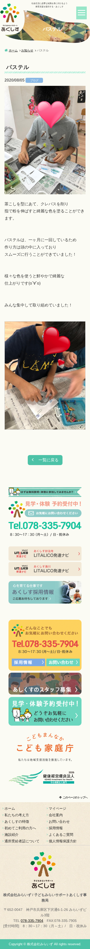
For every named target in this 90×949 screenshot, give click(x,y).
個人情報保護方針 (63, 841)
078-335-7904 (32, 921)
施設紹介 (11, 835)
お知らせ (27, 50)
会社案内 (56, 815)
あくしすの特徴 (16, 821)
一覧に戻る (48, 460)
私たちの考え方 (16, 815)
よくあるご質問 (61, 835)
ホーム (13, 50)
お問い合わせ (59, 821)
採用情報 (56, 828)
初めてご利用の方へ (20, 828)
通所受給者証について (22, 841)
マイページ (57, 808)
